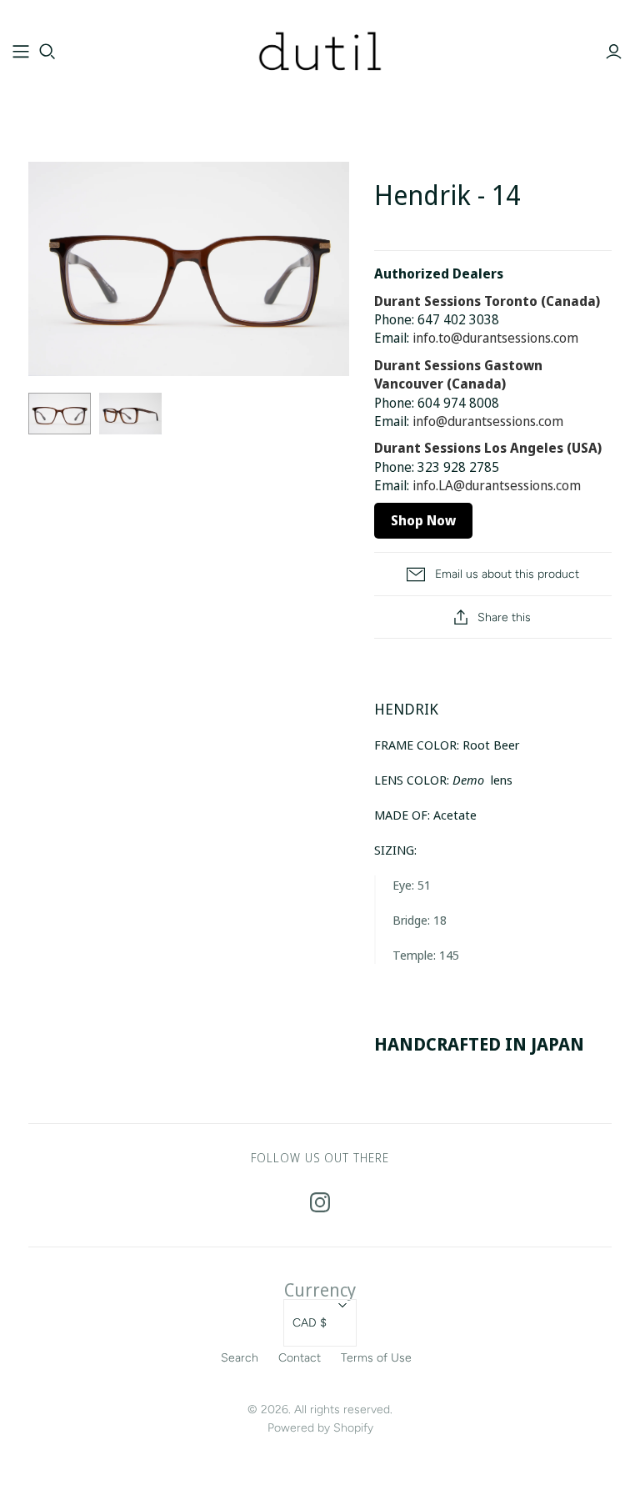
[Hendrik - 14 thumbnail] (59, 413)
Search (239, 1358)
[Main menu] (20, 51)
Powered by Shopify (320, 1428)
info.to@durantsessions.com (495, 338)
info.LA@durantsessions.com (496, 485)
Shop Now (423, 520)
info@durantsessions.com (487, 421)
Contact (299, 1358)
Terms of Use (376, 1358)
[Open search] (47, 51)
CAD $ (309, 1323)
